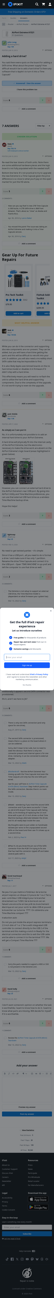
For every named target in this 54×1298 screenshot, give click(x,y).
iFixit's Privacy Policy (39, 674)
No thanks (27, 685)
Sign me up (27, 665)
